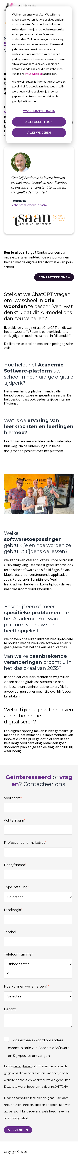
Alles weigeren (39, 132)
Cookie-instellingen (39, 111)
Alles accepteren (39, 121)
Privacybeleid (33, 73)
